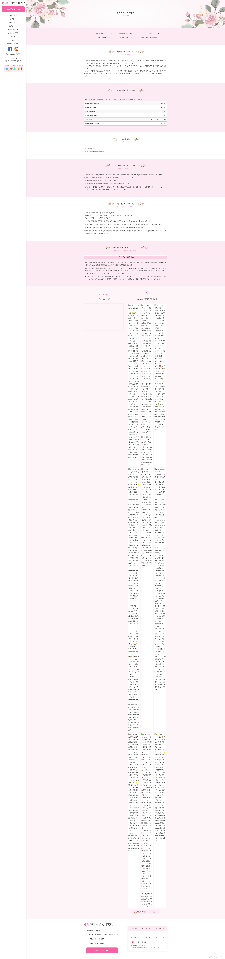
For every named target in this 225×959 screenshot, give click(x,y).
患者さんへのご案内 (13, 43)
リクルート (13, 36)
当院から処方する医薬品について (149, 38)
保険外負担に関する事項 (125, 33)
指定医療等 (149, 33)
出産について (13, 26)
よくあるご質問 (13, 33)
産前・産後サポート (13, 29)
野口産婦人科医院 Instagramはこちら (145, 912)
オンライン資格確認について (102, 37)
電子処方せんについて (126, 37)
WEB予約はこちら (13, 9)
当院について (13, 15)
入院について (13, 22)
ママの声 (13, 40)
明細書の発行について (102, 33)
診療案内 (13, 19)
